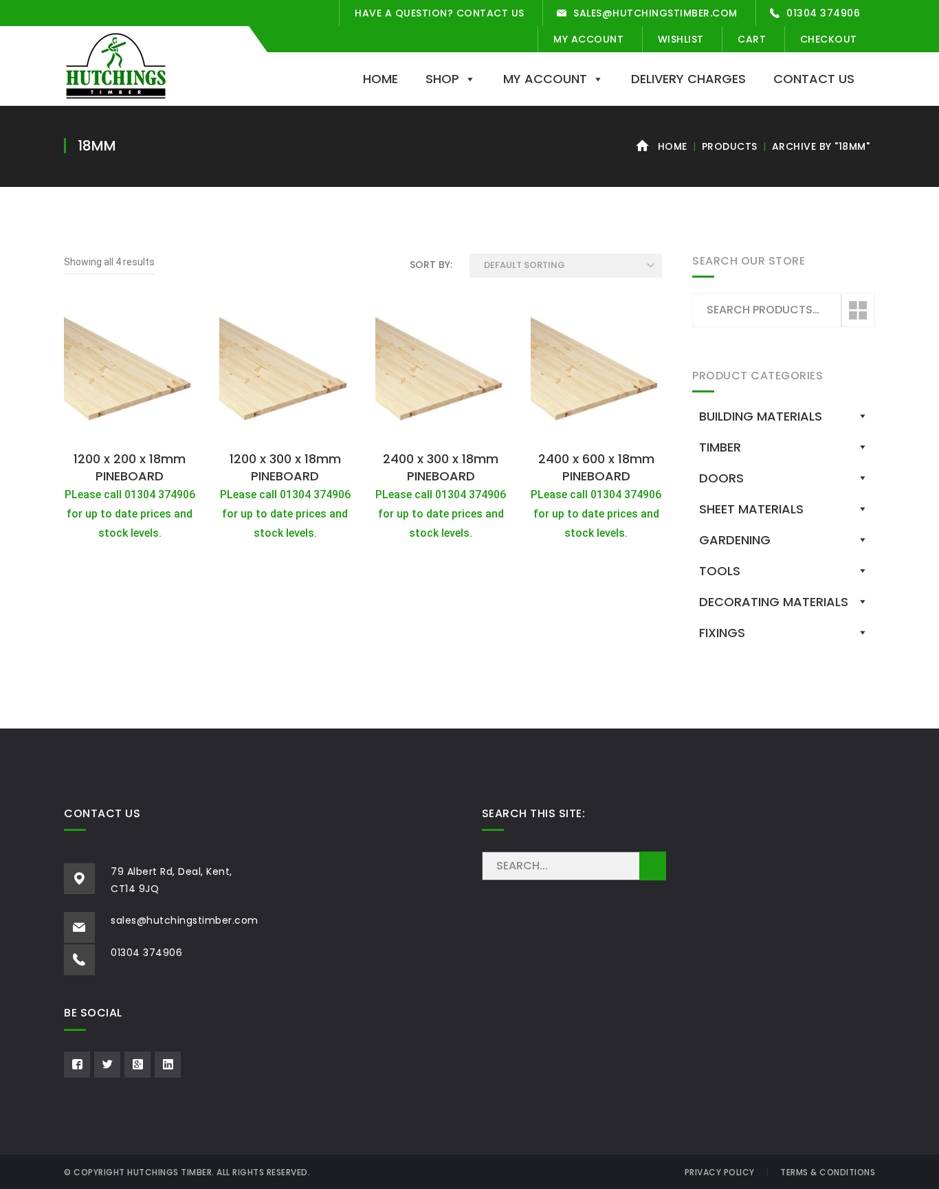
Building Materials (760, 416)
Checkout (828, 39)
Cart (752, 39)
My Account (588, 39)
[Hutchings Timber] (116, 64)
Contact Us (813, 78)
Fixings (722, 632)
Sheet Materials (751, 509)
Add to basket (130, 429)
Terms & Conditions (827, 1172)
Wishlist (681, 39)
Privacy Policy (720, 1172)
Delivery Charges (688, 78)
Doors (721, 478)
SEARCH (652, 866)
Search (857, 310)
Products (730, 146)
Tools (719, 570)
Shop (442, 78)
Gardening (735, 539)
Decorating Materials (773, 601)
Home (380, 78)
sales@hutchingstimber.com (655, 13)
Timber (720, 447)
